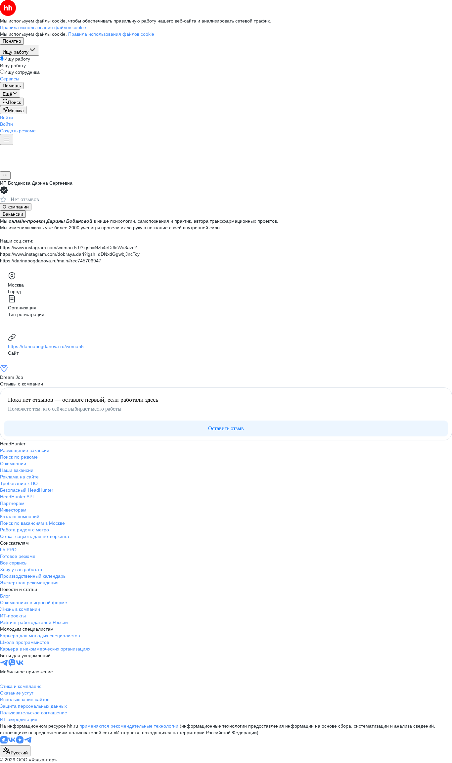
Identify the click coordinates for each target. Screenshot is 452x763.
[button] (6, 117)
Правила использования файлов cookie (111, 34)
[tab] (15, 206)
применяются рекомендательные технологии (128, 726)
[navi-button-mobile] (6, 139)
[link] (11, 102)
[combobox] (15, 750)
